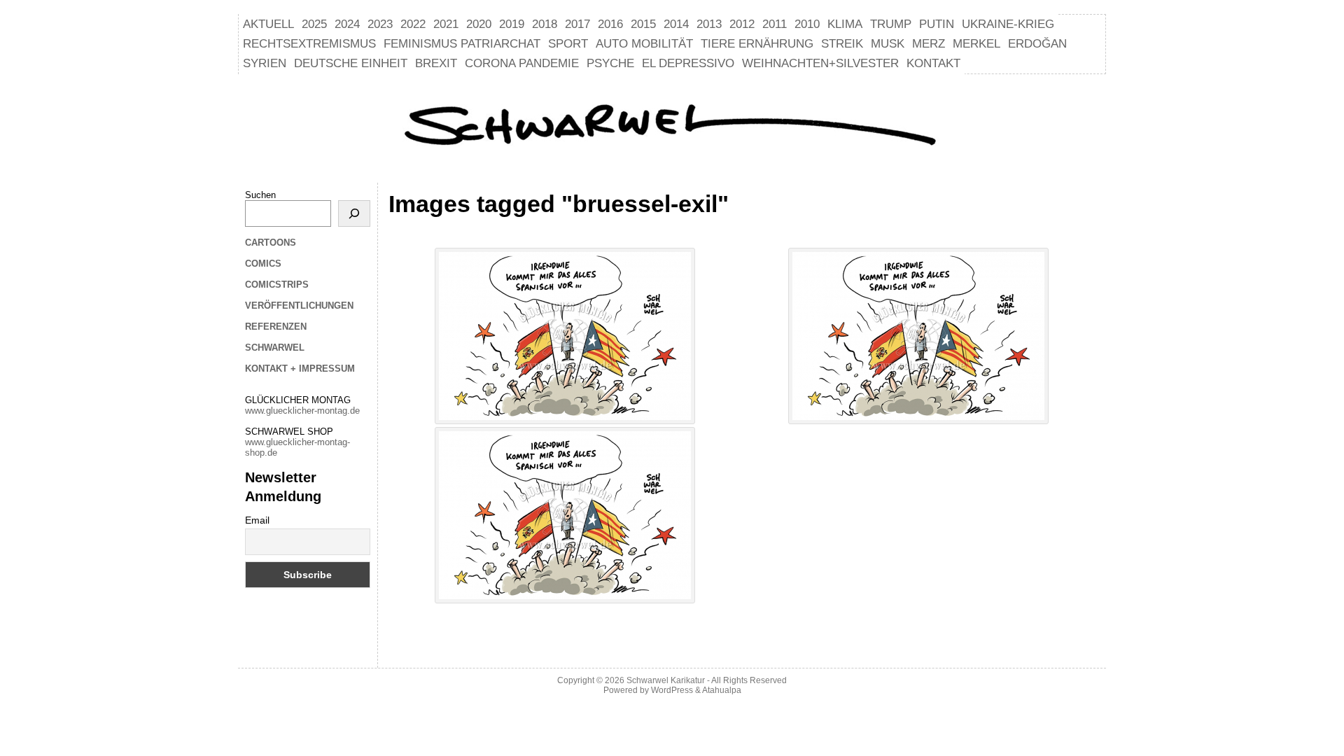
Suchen (260, 195)
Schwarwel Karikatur (665, 680)
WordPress (672, 690)
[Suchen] (354, 213)
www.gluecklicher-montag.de (302, 410)
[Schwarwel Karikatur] (672, 126)
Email (257, 520)
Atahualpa (721, 690)
